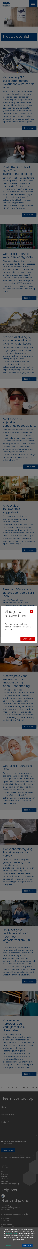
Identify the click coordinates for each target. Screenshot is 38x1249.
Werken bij (28, 639)
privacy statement (12, 1233)
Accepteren (27, 1245)
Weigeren (8, 1245)
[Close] (31, 611)
